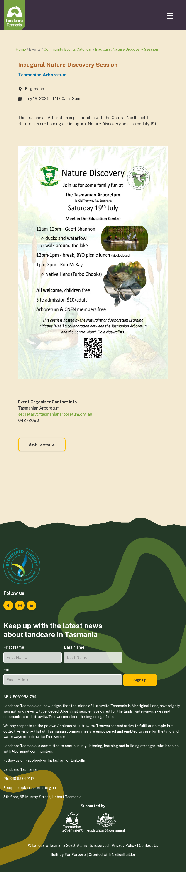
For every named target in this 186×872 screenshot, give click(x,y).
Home (21, 49)
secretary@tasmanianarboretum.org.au (55, 414)
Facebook (33, 760)
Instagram (56, 760)
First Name (13, 647)
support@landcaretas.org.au (31, 788)
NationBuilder (123, 854)
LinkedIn (78, 760)
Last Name (74, 647)
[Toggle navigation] (170, 15)
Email (8, 669)
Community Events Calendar (68, 49)
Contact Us (148, 845)
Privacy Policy (124, 845)
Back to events (42, 444)
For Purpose (75, 854)
